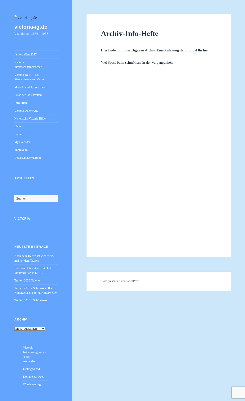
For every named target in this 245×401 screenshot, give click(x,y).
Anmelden (29, 361)
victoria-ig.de (30, 27)
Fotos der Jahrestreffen (28, 95)
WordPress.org (32, 384)
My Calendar (22, 142)
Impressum (21, 149)
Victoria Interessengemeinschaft (28, 64)
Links (17, 126)
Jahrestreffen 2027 (25, 54)
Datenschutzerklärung (27, 157)
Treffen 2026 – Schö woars (30, 300)
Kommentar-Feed (33, 376)
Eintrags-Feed (31, 369)
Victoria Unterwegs (26, 110)
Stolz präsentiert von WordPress (120, 281)
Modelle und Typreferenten (30, 87)
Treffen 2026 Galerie (27, 280)
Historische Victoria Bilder (30, 118)
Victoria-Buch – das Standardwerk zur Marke (29, 77)
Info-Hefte (21, 102)
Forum (18, 134)
